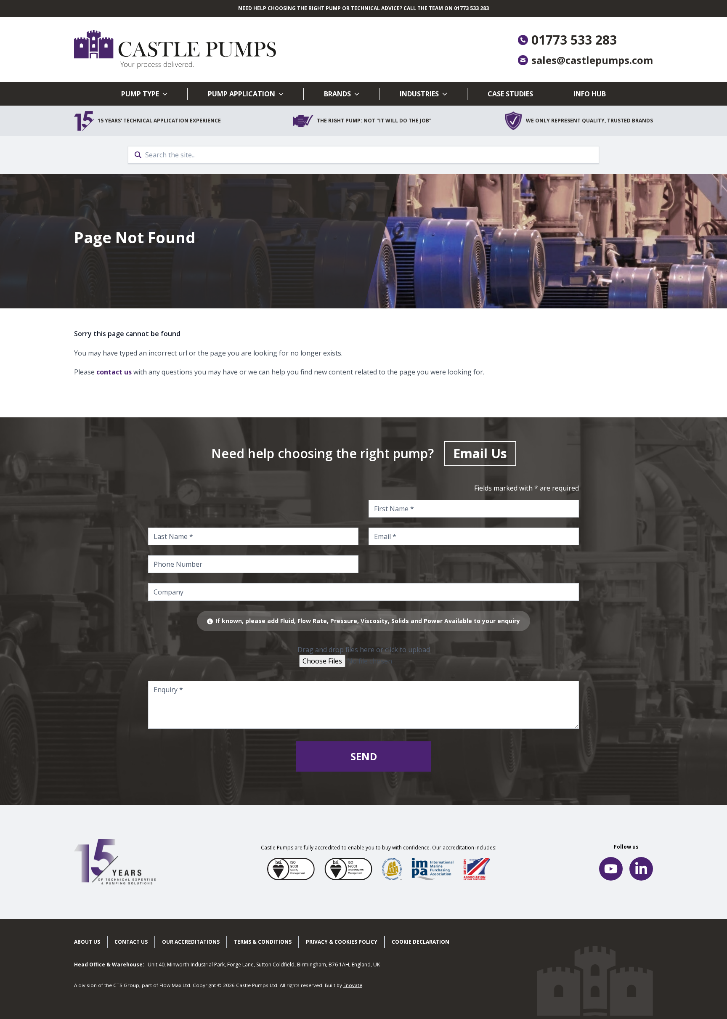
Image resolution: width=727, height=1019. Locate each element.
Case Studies (510, 93)
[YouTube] (611, 869)
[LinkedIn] (641, 869)
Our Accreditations (191, 941)
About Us (87, 941)
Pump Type (140, 93)
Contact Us (131, 941)
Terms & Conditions (263, 941)
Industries (419, 93)
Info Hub (589, 93)
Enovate (352, 985)
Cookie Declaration (420, 941)
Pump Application (241, 93)
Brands (337, 93)
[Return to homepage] (219, 49)
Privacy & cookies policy (341, 941)
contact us (114, 372)
